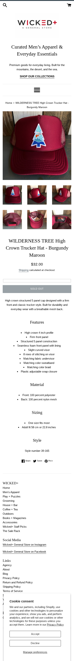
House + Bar (10, 505)
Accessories (10, 522)
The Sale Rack (11, 530)
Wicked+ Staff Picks (15, 526)
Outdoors (8, 513)
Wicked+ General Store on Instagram (24, 544)
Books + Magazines (14, 518)
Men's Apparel (11, 492)
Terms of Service (13, 591)
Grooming (8, 500)
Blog (5, 573)
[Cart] (69, 4)
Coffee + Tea (10, 509)
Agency (7, 565)
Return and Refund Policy (18, 582)
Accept (35, 633)
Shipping (24, 270)
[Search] (5, 4)
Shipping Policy (12, 586)
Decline (35, 643)
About (6, 569)
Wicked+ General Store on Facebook (24, 551)
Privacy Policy (55, 624)
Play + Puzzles (11, 496)
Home (6, 487)
